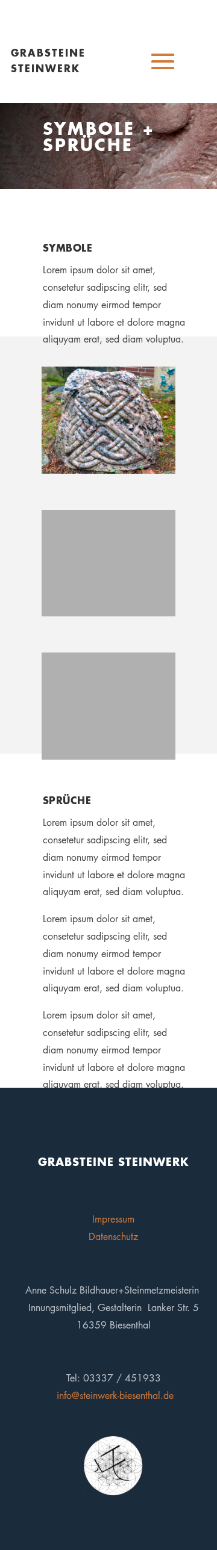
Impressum (113, 1219)
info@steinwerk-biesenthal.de (115, 1395)
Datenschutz (113, 1236)
